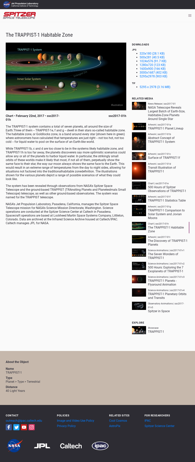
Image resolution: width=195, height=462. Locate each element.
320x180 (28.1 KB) (152, 53)
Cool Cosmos (118, 420)
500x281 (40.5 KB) (152, 57)
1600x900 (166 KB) (153, 69)
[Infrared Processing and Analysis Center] (100, 445)
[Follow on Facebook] (9, 427)
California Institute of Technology (25, 6)
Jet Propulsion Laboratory (25, 3)
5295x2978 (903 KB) (153, 76)
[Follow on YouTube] (24, 427)
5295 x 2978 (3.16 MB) (155, 87)
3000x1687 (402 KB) (153, 72)
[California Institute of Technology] (75, 445)
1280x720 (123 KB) (153, 65)
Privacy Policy (66, 426)
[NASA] (19, 445)
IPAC (148, 420)
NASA (7, 4)
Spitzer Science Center (159, 426)
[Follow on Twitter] (16, 427)
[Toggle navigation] (190, 15)
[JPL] (47, 445)
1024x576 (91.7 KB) (153, 61)
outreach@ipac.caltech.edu (24, 420)
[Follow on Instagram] (32, 427)
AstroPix (114, 426)
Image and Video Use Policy (75, 420)
